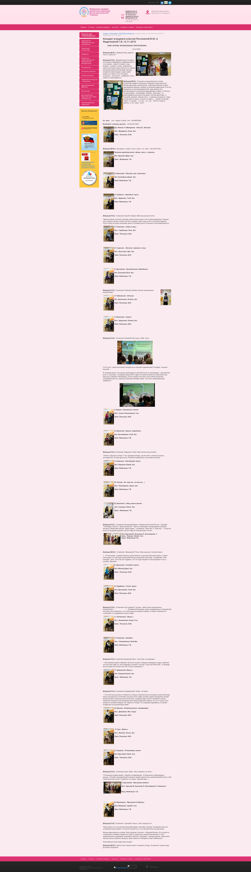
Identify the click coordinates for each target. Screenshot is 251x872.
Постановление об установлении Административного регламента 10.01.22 (88, 164)
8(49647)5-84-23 (131, 13)
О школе (91, 27)
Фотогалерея (113, 33)
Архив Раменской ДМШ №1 (87, 86)
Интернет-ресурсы (103, 27)
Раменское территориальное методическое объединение (87, 60)
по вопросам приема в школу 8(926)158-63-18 (132, 16)
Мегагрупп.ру (154, 867)
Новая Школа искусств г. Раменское (89, 80)
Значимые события (88, 71)
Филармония (86, 67)
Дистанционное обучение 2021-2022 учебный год (88, 97)
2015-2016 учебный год (126, 33)
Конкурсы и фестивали (144, 27)
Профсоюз (85, 54)
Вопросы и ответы (127, 27)
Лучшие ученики (87, 75)
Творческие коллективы (85, 49)
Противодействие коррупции (87, 103)
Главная (83, 27)
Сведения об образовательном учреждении (87, 42)
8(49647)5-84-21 (131, 11)
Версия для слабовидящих (88, 35)
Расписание (85, 91)
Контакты (115, 27)
